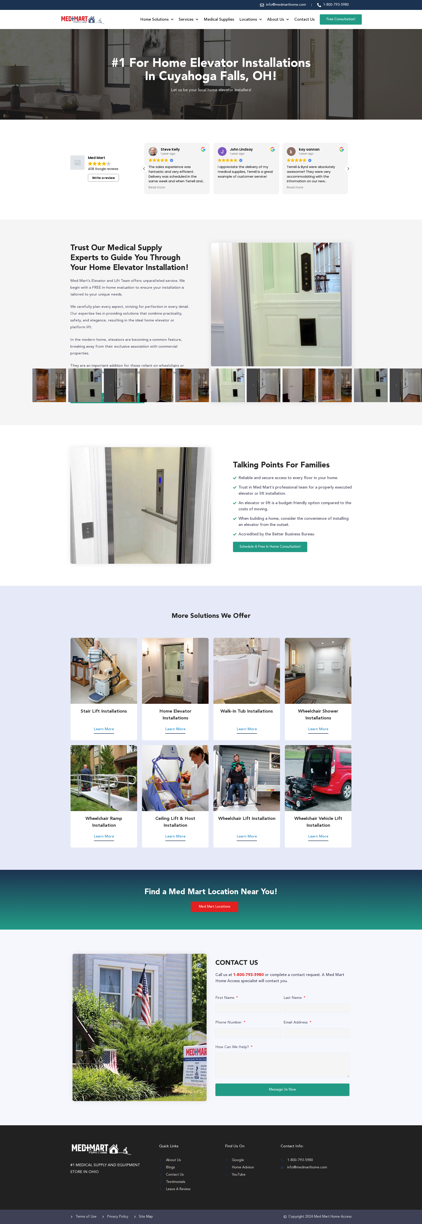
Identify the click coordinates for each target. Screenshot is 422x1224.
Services (186, 20)
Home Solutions (154, 20)
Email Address (296, 1022)
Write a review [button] (103, 178)
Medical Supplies (219, 20)
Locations (248, 20)
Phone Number (229, 1022)
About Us (275, 20)
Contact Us (304, 20)
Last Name (293, 998)
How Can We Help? (232, 1047)
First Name (225, 998)
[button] (348, 168)
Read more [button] (226, 188)
